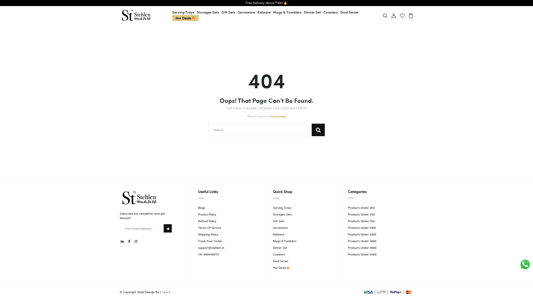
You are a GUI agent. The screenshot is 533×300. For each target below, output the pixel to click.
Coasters (330, 12)
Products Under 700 (361, 221)
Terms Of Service (209, 228)
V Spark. (165, 292)
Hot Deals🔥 (186, 17)
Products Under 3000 (362, 241)
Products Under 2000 (362, 234)
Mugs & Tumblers (287, 12)
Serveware (246, 12)
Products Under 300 (361, 208)
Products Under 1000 (362, 228)
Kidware (264, 12)
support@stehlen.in (211, 248)
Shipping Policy (208, 234)
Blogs (201, 208)
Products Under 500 (361, 214)
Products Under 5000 (362, 254)
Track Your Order (210, 241)
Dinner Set (312, 12)
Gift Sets (228, 12)
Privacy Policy (207, 214)
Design (150, 292)
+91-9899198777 (208, 254)
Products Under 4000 (362, 248)
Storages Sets (208, 12)
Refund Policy (207, 221)
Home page (278, 116)
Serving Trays (183, 12)
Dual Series (349, 12)
